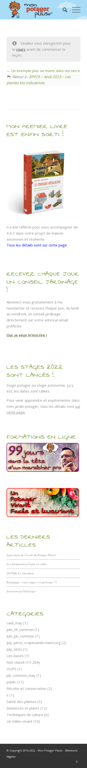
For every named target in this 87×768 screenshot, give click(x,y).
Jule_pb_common (20, 636)
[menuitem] (62, 9)
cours (20, 49)
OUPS (11, 668)
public (11, 681)
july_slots (14, 649)
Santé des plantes (21, 701)
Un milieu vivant (19, 721)
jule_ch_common (20, 629)
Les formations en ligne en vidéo (27, 564)
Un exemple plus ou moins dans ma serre (45, 70)
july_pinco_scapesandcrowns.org (34, 642)
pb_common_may (21, 675)
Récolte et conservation (26, 688)
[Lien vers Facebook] (76, 762)
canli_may (14, 623)
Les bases (15, 655)
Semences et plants (23, 708)
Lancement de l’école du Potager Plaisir (31, 555)
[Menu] (73, 9)
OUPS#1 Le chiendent (20, 573)
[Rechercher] (62, 9)
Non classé (16, 662)
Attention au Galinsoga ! (21, 591)
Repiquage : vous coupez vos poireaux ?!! (32, 582)
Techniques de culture (25, 714)
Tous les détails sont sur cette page (37, 245)
